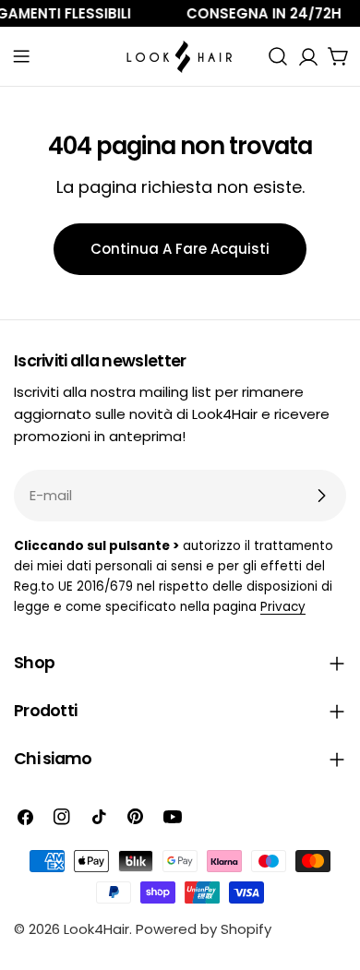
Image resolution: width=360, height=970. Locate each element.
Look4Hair (96, 929)
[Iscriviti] (321, 496)
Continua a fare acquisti (180, 248)
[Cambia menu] (21, 56)
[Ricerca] (277, 56)
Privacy (283, 607)
